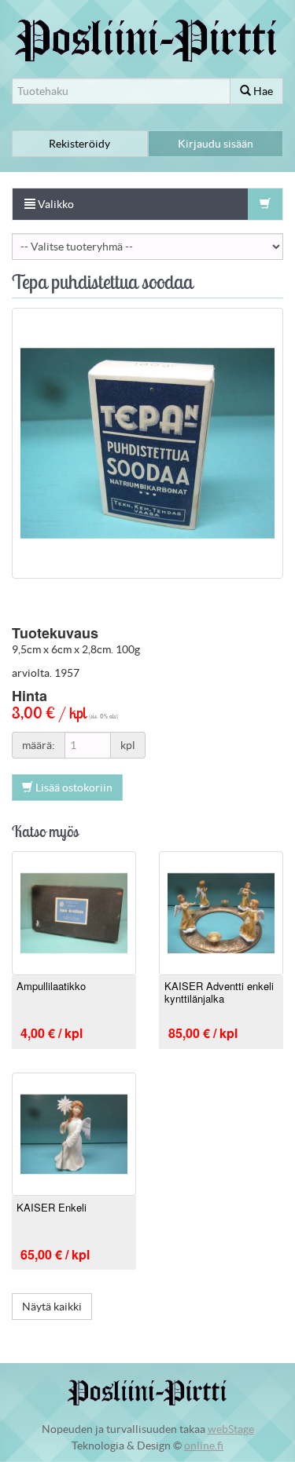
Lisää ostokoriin (72, 787)
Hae (262, 91)
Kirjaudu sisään (215, 143)
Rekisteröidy (79, 143)
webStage (231, 1429)
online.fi (203, 1445)
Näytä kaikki (52, 1306)
